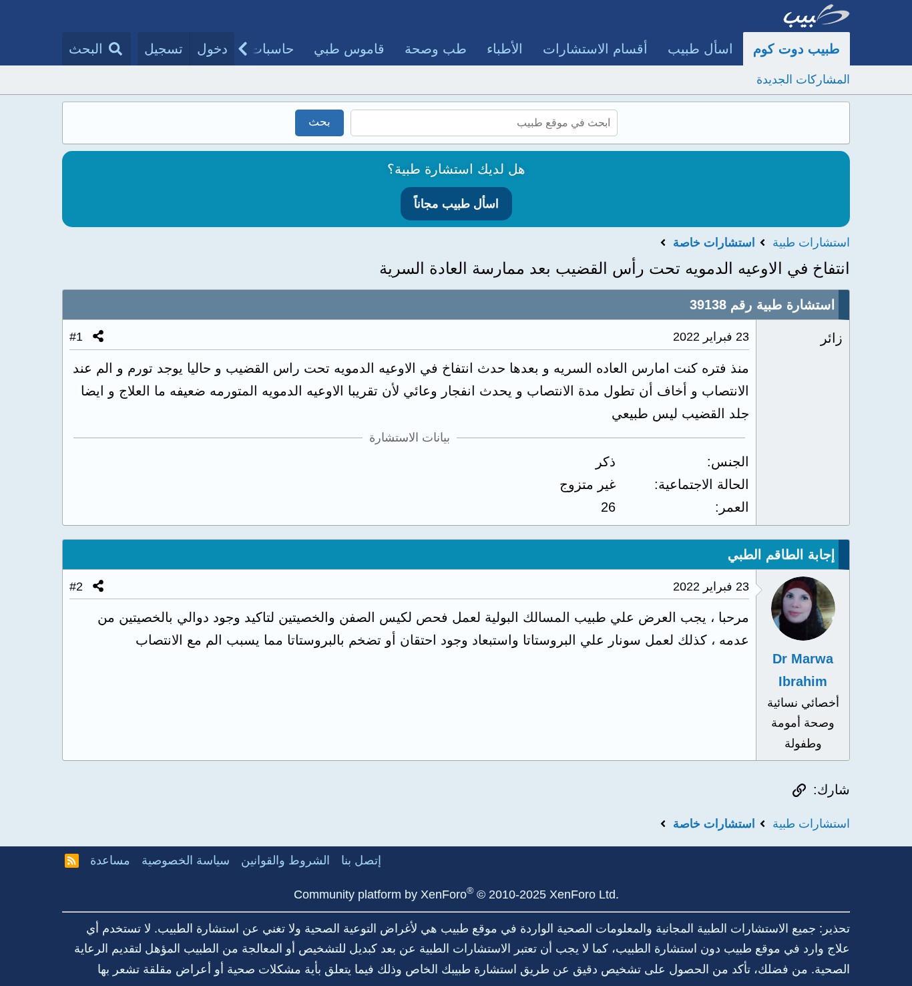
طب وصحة (436, 48)
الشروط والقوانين (285, 860)
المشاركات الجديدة (803, 79)
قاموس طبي (349, 48)
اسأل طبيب (700, 48)
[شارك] (98, 337)
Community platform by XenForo (456, 894)
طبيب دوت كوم (796, 48)
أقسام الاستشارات (595, 48)
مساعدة (110, 860)
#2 (76, 586)
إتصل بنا (361, 860)
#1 (76, 336)
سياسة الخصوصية (186, 860)
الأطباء (505, 48)
